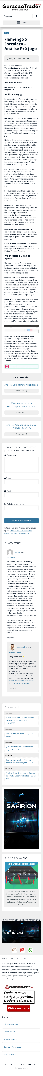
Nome (8, 478)
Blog (6, 33)
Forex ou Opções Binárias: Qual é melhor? (19, 735)
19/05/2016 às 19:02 (13, 557)
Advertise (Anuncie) (11, 1024)
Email (8, 491)
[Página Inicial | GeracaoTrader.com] (21, 7)
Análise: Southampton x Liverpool (21, 384)
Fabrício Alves (22, 647)
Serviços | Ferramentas (12, 1047)
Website (15, 504)
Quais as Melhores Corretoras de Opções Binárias (19, 748)
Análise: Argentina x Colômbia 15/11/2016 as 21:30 (21, 426)
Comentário (11, 455)
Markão (17, 552)
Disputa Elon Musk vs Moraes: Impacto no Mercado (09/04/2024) (20, 761)
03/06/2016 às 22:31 (15, 652)
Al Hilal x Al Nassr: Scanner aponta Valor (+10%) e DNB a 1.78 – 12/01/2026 (20, 720)
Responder (10, 638)
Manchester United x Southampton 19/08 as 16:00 (21, 405)
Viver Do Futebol (10, 1055)
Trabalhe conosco (10, 1039)
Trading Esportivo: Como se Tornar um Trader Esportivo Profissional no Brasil (21, 776)
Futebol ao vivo (9, 1032)
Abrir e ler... (21, 391)
